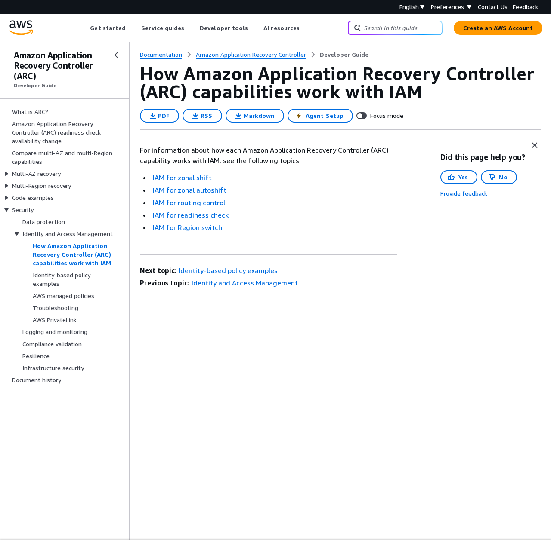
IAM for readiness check (191, 215)
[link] (344, 54)
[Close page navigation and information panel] (535, 145)
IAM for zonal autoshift (189, 190)
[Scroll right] (306, 28)
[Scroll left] (83, 28)
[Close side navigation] (116, 55)
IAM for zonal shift (182, 177)
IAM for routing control (189, 202)
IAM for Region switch (187, 227)
